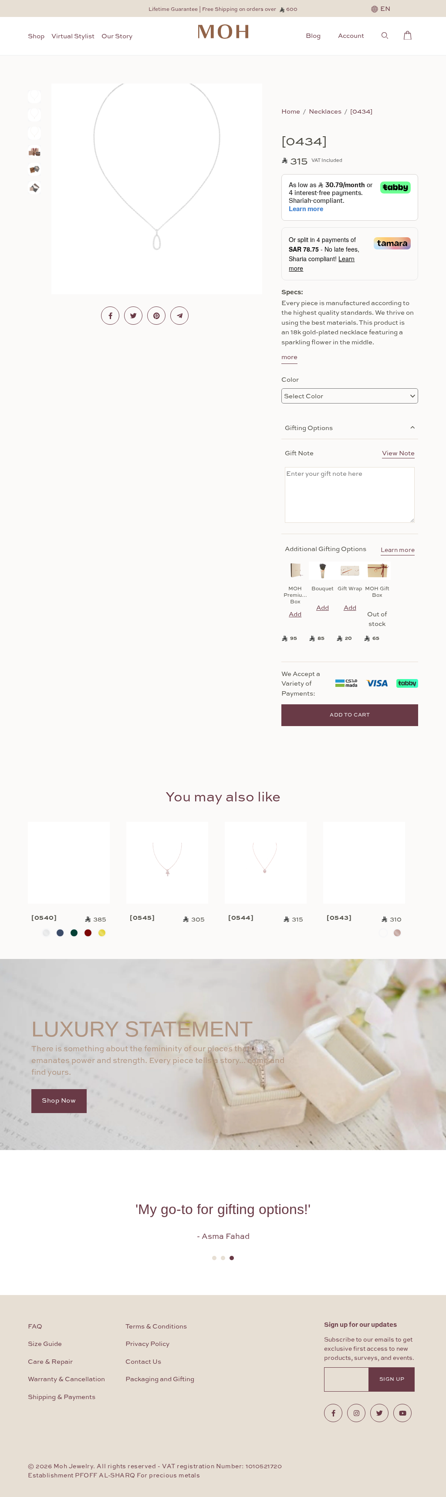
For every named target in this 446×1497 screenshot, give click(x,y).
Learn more (398, 550)
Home (290, 111)
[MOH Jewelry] (223, 31)
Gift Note (350, 453)
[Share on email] (179, 315)
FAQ (35, 1326)
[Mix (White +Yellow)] (383, 933)
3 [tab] (232, 1258)
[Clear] (46, 933)
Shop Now (59, 1100)
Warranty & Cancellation (66, 1379)
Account (351, 35)
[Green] (74, 933)
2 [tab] (223, 1258)
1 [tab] (214, 1258)
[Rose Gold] (397, 933)
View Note (398, 453)
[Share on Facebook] (110, 315)
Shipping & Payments (61, 1397)
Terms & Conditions (156, 1326)
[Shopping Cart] (410, 34)
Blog (313, 35)
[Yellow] (102, 933)
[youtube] (402, 1413)
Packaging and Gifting (159, 1379)
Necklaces (325, 111)
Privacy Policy (147, 1344)
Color (290, 379)
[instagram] (356, 1413)
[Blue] (60, 933)
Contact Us (143, 1362)
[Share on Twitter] (133, 315)
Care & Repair (50, 1362)
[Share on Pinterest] (156, 315)
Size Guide (45, 1344)
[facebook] (333, 1413)
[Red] (88, 933)
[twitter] (379, 1413)
